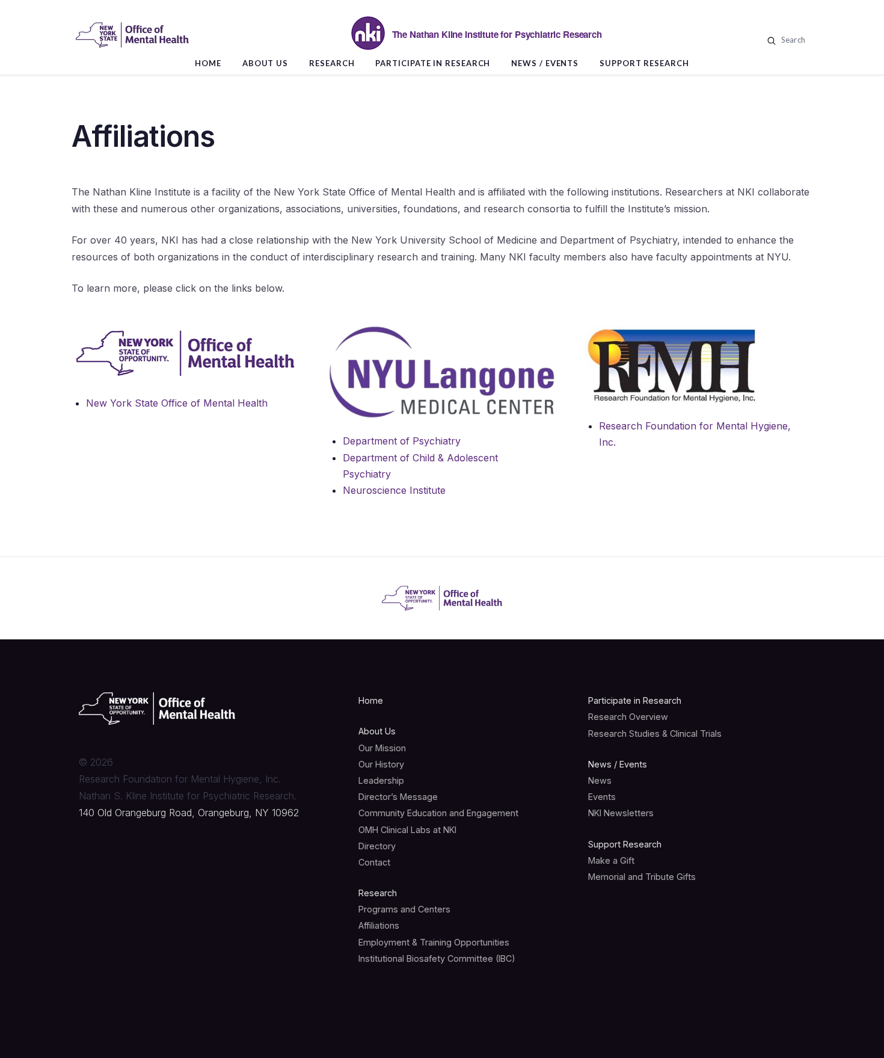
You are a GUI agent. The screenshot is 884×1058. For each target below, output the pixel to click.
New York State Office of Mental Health (177, 403)
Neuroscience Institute (394, 490)
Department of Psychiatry (402, 441)
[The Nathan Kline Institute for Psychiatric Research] (132, 35)
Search (792, 40)
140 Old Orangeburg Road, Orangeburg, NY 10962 (189, 813)
